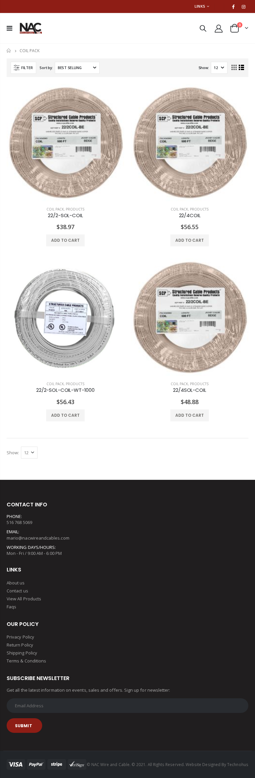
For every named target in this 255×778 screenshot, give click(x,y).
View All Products (24, 599)
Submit (23, 726)
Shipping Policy (22, 653)
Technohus (237, 764)
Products (75, 209)
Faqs (11, 607)
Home (9, 50)
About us (16, 583)
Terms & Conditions (26, 661)
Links (200, 6)
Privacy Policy (20, 637)
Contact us (17, 591)
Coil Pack (55, 209)
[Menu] (9, 28)
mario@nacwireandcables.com (38, 538)
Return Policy (20, 645)
